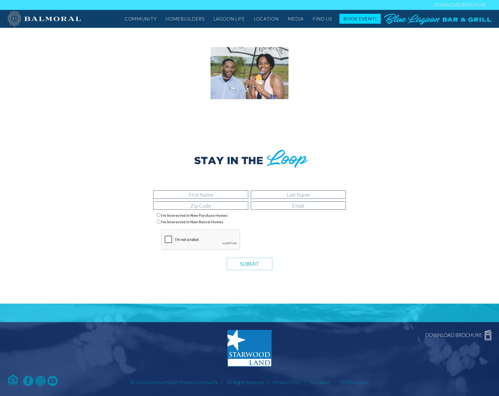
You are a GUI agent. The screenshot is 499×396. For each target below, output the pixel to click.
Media (296, 19)
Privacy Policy (286, 382)
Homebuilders (185, 19)
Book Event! (360, 19)
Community (140, 19)
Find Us (322, 19)
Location (266, 19)
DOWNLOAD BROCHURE (460, 5)
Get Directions (354, 382)
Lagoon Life (229, 19)
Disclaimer (320, 382)
